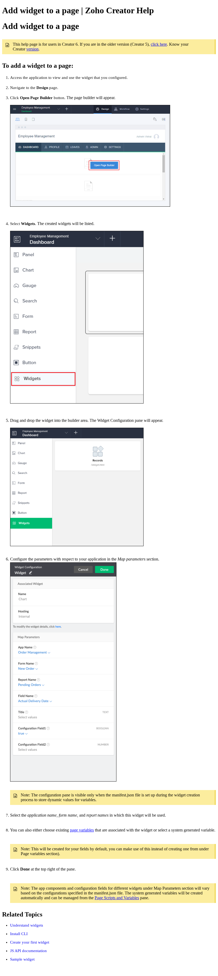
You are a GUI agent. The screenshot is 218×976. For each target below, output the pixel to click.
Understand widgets (26, 925)
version (32, 49)
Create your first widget (29, 942)
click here (159, 44)
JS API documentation (28, 951)
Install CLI (19, 934)
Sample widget (22, 959)
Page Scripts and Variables (117, 898)
